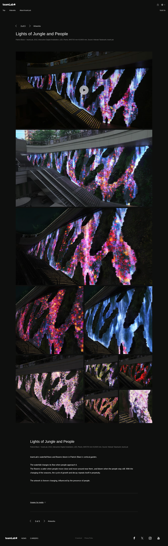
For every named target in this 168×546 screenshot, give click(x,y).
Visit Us (162, 10)
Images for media (36, 502)
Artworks (12, 10)
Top (4, 10)
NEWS (23, 538)
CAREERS (34, 538)
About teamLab (25, 10)
